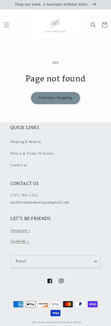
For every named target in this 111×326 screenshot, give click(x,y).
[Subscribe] (94, 261)
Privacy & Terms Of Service (32, 153)
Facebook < (19, 241)
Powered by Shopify (72, 322)
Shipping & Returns (25, 142)
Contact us (18, 165)
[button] (6, 25)
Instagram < (20, 230)
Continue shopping (55, 97)
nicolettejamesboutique (49, 322)
